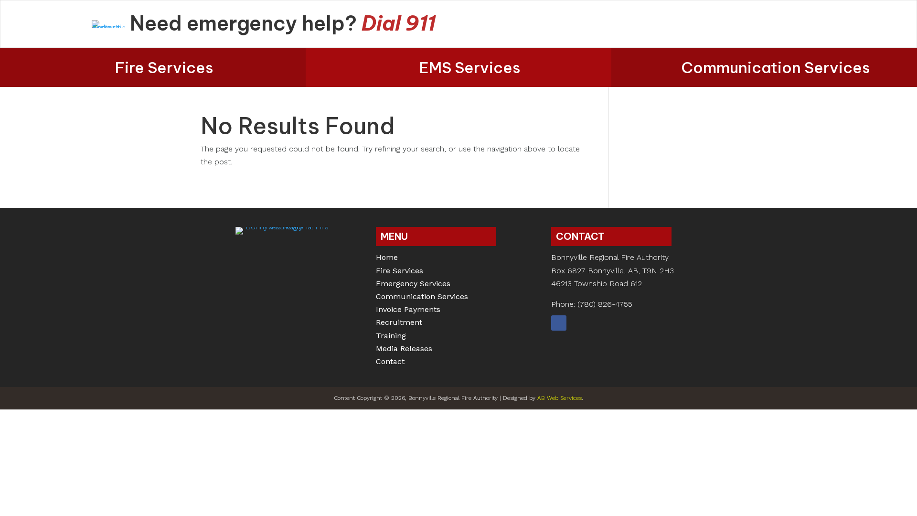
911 (420, 23)
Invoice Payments (408, 310)
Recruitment (399, 323)
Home (387, 258)
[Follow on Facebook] (558, 323)
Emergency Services (413, 284)
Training (391, 336)
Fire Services (164, 67)
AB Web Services (559, 398)
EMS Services (470, 67)
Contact (390, 362)
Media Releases (404, 349)
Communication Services (775, 67)
